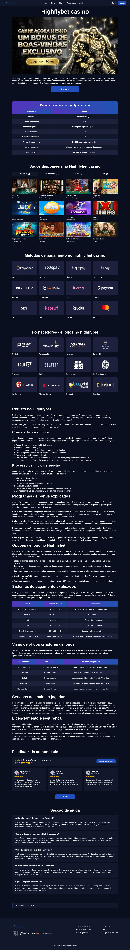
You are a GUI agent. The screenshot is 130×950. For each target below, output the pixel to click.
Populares (23, 174)
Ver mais (65, 796)
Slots (104, 174)
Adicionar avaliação (106, 761)
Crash (77, 174)
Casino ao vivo (50, 174)
